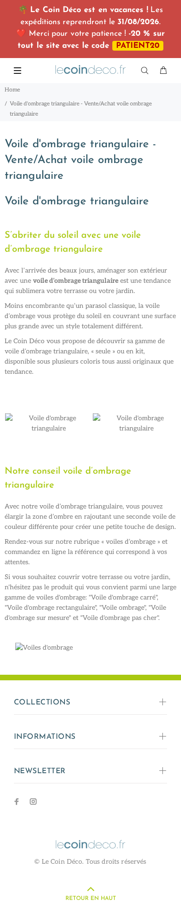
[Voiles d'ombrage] (90, 651)
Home (12, 89)
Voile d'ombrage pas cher (120, 618)
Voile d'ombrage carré (123, 597)
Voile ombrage (123, 608)
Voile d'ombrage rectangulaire (51, 608)
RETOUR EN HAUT (90, 898)
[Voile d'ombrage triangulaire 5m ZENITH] (136, 423)
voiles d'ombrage (60, 597)
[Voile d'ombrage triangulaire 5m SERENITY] (48, 423)
